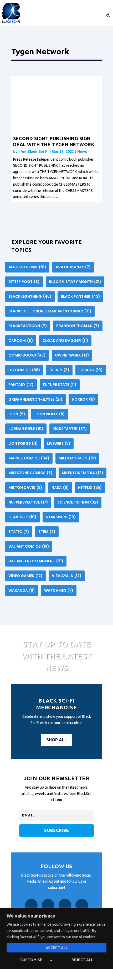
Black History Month (75, 281)
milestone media (82, 472)
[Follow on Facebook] (31, 905)
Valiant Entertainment (35, 561)
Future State (59, 384)
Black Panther (80, 296)
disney (59, 370)
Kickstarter (70, 428)
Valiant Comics (28, 546)
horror (83, 399)
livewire (58, 443)
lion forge (23, 443)
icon (16, 414)
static (18, 531)
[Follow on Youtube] (81, 905)
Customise (31, 960)
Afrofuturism (27, 267)
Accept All (56, 948)
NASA (60, 487)
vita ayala (66, 575)
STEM (46, 531)
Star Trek (22, 517)
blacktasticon (27, 325)
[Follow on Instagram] (48, 905)
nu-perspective (28, 502)
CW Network (72, 355)
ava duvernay (73, 267)
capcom (20, 340)
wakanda (21, 590)
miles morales (77, 458)
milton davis (25, 487)
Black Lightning (30, 296)
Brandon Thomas (77, 325)
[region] (56, 938)
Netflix (90, 487)
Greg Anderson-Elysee (35, 399)
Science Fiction (77, 502)
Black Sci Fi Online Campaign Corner (49, 311)
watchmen (58, 590)
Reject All (82, 960)
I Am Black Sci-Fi (34, 151)
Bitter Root (24, 281)
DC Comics (24, 370)
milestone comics (30, 472)
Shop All (56, 739)
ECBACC (91, 370)
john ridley (49, 414)
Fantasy (21, 384)
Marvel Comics (28, 458)
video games (25, 575)
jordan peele (25, 428)
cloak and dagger (65, 340)
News (82, 151)
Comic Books (27, 355)
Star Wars (61, 517)
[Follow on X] (65, 905)
